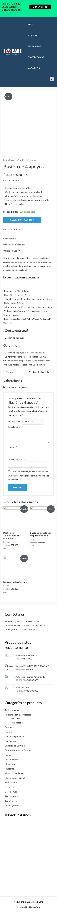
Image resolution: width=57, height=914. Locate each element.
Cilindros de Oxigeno (15, 745)
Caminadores (11, 741)
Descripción (9, 238)
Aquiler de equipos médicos (18, 714)
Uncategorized (12, 805)
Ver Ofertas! (40, 7)
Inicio (5, 160)
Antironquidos (12, 710)
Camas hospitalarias (14, 736)
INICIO (31, 24)
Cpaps (8, 755)
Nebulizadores (12, 782)
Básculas (9, 727)
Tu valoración (15, 426)
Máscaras (9, 768)
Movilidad (15, 718)
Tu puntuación (15, 421)
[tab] (28, 238)
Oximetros (10, 787)
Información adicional (14, 244)
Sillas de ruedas (12, 791)
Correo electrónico (18, 459)
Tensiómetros (11, 796)
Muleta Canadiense (14, 773)
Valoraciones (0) (11, 250)
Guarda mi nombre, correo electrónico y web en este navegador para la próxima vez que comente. (28, 475)
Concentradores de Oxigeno (18, 750)
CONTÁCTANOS (36, 57)
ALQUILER (33, 35)
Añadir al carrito (22, 220)
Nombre (12, 447)
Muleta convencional (15, 778)
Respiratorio (17, 722)
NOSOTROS (34, 68)
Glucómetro (10, 764)
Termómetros (11, 801)
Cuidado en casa (13, 759)
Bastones (13, 160)
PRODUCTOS (34, 46)
